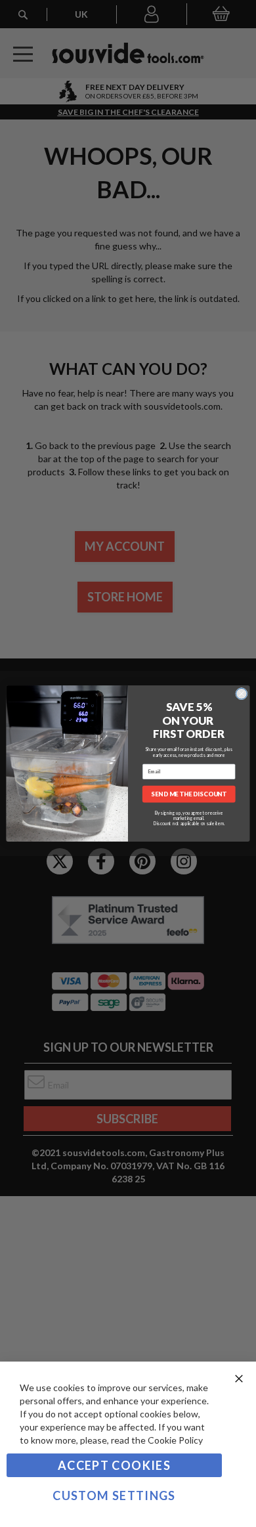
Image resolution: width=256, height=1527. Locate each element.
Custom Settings (114, 1495)
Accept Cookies (114, 1465)
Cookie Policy (175, 1440)
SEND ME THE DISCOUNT (188, 794)
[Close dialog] (241, 694)
